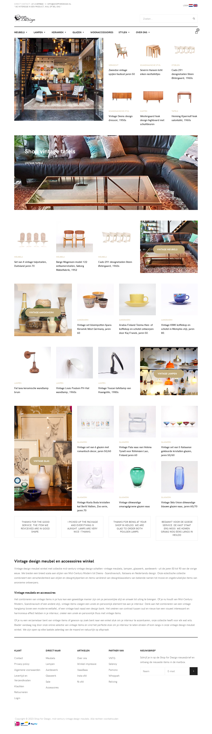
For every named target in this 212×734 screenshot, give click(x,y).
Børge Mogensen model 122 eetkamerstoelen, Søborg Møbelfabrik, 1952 (71, 265)
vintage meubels (167, 249)
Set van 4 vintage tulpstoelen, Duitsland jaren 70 (30, 263)
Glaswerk (82, 442)
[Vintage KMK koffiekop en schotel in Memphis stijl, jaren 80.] (179, 299)
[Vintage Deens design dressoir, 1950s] (122, 95)
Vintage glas (42, 461)
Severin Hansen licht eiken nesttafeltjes (151, 72)
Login (185, 5)
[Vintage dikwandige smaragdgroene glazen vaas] (137, 476)
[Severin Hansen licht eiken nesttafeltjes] (153, 48)
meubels (18, 257)
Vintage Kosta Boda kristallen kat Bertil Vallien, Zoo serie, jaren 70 (93, 506)
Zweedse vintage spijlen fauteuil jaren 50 (122, 72)
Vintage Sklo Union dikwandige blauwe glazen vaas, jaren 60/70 (179, 504)
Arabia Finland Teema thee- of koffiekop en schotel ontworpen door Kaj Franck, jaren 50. (136, 328)
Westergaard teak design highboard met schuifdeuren (152, 120)
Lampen (18, 383)
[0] (196, 32)
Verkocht (113, 65)
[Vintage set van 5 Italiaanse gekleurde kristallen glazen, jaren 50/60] (179, 421)
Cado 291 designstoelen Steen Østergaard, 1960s (183, 74)
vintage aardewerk (41, 312)
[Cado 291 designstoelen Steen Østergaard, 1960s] (185, 48)
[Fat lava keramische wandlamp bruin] (32, 362)
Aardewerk (83, 320)
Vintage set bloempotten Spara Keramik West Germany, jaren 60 (94, 328)
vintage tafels (34, 163)
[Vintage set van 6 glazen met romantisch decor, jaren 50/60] (95, 421)
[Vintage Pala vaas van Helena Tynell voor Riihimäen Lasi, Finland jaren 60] (137, 421)
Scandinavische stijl (150, 65)
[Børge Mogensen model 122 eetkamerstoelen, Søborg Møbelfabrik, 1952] (74, 236)
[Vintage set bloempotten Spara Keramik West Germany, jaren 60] (95, 299)
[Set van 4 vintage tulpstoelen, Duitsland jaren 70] (32, 236)
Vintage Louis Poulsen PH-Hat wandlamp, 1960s (72, 390)
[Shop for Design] (24, 19)
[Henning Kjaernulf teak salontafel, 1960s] (185, 95)
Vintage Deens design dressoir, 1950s (120, 118)
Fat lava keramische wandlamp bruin (31, 390)
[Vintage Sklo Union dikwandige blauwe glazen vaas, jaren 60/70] (179, 476)
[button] (21, 32)
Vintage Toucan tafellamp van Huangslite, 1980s (114, 390)
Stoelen (176, 65)
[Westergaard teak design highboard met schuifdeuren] (153, 95)
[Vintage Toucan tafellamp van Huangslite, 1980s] (116, 362)
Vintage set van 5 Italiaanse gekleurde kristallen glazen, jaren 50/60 (176, 451)
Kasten (143, 111)
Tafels (175, 111)
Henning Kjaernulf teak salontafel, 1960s (184, 118)
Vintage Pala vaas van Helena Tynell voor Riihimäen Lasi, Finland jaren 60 (135, 451)
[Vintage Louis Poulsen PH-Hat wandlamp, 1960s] (74, 362)
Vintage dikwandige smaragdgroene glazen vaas (134, 504)
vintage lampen (167, 373)
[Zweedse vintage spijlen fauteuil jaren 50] (122, 48)
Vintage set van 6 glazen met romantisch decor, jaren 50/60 (94, 449)
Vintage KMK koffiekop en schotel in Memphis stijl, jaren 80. (177, 328)
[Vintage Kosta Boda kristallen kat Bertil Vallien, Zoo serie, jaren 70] (95, 476)
